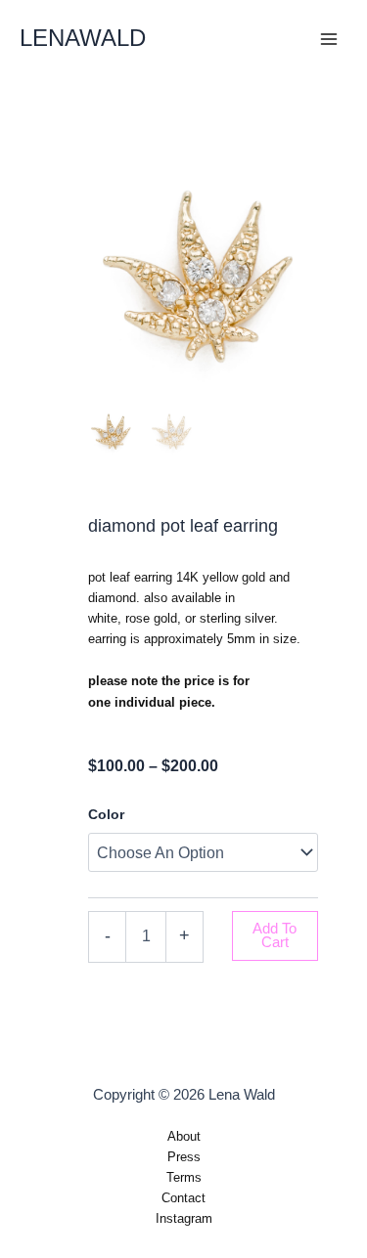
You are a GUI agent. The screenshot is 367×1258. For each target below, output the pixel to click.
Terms (184, 1177)
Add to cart (274, 936)
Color (106, 814)
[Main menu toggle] (328, 39)
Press (184, 1157)
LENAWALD (83, 38)
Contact (183, 1198)
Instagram (184, 1218)
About (184, 1136)
